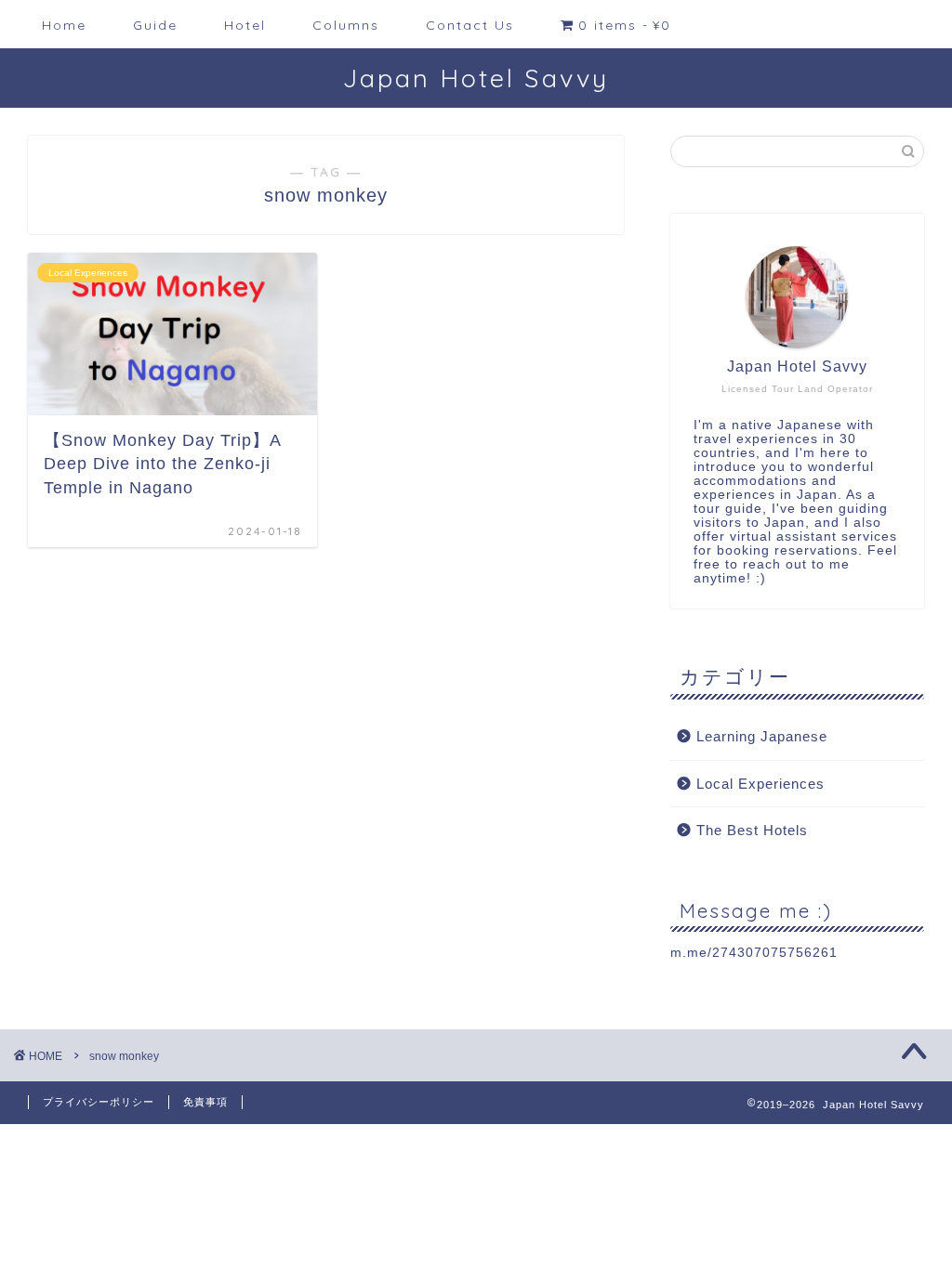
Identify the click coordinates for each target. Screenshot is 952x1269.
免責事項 (205, 1101)
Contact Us (470, 25)
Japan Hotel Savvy (476, 78)
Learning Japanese (761, 736)
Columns (345, 25)
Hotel (245, 25)
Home (64, 25)
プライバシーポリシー (98, 1101)
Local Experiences (760, 783)
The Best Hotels (752, 830)
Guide (155, 25)
